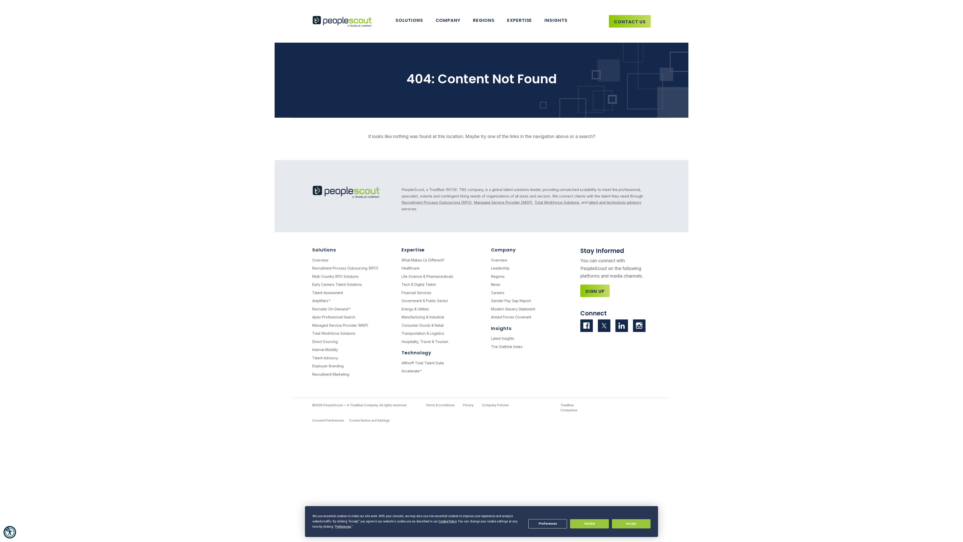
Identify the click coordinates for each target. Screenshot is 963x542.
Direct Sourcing (325, 342)
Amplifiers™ (321, 301)
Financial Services (416, 293)
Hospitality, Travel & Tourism (425, 342)
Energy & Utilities (415, 309)
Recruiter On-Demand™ (331, 309)
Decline (589, 523)
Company (448, 20)
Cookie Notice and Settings (369, 420)
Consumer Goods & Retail (423, 325)
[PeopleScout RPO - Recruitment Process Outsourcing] (343, 21)
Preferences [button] (343, 526)
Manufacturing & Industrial (423, 317)
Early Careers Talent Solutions (337, 284)
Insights (555, 20)
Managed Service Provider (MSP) (503, 202)
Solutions (409, 20)
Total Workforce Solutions (556, 202)
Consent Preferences (328, 420)
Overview (320, 260)
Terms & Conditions (440, 405)
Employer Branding (328, 366)
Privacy (468, 405)
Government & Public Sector (425, 301)
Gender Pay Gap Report (511, 301)
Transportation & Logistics (423, 333)
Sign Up (595, 291)
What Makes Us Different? (423, 260)
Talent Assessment (327, 293)
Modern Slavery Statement (513, 309)
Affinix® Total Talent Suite (423, 363)
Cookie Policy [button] (447, 521)
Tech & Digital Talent (419, 284)
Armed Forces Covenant (511, 317)
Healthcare (411, 268)
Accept (631, 523)
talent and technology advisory (615, 202)
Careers (497, 293)
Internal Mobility (325, 350)
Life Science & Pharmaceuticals (427, 276)
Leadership (500, 268)
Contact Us (630, 22)
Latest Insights (502, 338)
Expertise (519, 20)
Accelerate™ (412, 371)
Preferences (548, 523)
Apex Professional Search (333, 317)
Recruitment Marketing (330, 374)
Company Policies (495, 405)
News (495, 284)
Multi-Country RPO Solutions (335, 276)
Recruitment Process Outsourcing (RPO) (437, 202)
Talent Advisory (325, 358)
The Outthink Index (507, 347)
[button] (10, 532)
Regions (484, 20)
